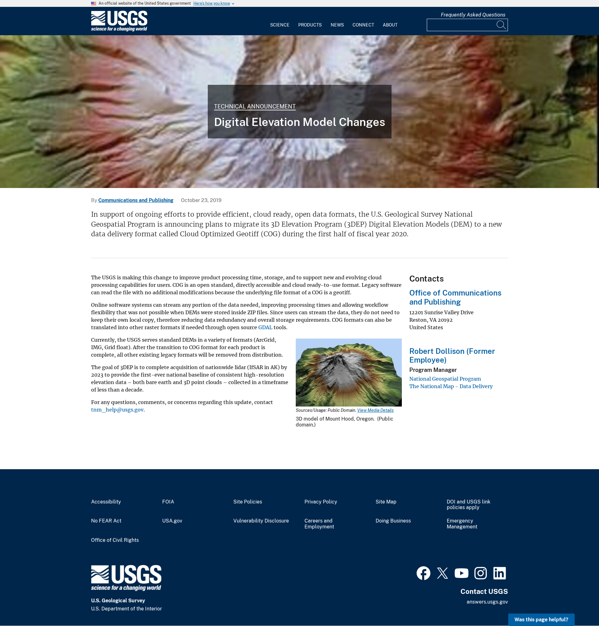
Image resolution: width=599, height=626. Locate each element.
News (337, 24)
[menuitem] (280, 21)
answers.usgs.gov (487, 602)
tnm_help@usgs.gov (117, 410)
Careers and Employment (319, 524)
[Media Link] (349, 373)
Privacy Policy (320, 502)
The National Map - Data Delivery (451, 386)
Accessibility (106, 502)
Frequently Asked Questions (473, 15)
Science (280, 24)
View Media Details (375, 410)
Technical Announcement (255, 106)
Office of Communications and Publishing (455, 297)
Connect (363, 24)
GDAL (265, 327)
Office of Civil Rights (115, 540)
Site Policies (247, 502)
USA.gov (172, 521)
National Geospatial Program (445, 379)
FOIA (168, 502)
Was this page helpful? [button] (541, 620)
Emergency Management (462, 524)
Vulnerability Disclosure (261, 521)
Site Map (386, 502)
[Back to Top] (576, 603)
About (390, 24)
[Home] (119, 30)
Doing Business (393, 521)
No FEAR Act (106, 521)
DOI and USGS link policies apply (468, 505)
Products (310, 24)
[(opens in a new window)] (423, 572)
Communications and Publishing (135, 200)
